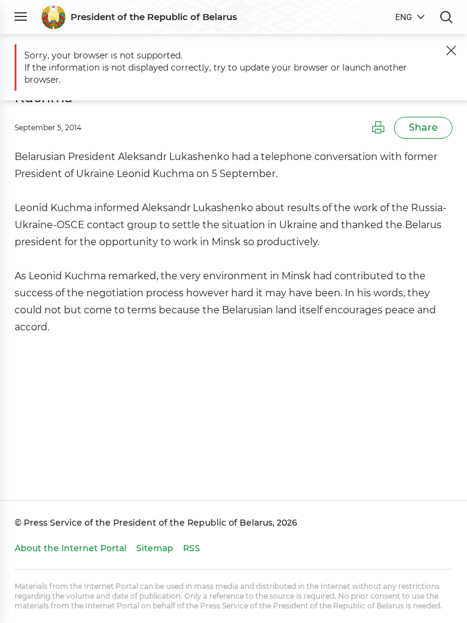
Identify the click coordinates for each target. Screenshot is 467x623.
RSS (191, 548)
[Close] (451, 50)
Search (446, 17)
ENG (403, 17)
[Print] (378, 128)
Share (423, 127)
